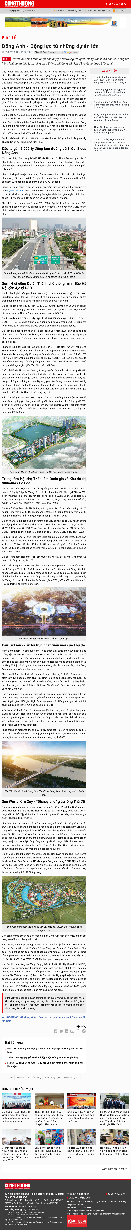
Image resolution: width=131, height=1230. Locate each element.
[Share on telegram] (83, 1031)
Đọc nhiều (60, 11)
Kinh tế (9, 37)
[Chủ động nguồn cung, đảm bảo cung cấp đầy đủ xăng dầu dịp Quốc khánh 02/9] (49, 1138)
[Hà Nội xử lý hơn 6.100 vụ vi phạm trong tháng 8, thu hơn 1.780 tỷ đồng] (114, 1138)
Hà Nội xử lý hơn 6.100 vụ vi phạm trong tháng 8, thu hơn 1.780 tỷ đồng (114, 1150)
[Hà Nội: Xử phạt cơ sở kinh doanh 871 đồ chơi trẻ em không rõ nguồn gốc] (81, 1138)
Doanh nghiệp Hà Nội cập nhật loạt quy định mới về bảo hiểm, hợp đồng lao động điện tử (110, 92)
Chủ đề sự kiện (74, 11)
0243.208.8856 (84, 1207)
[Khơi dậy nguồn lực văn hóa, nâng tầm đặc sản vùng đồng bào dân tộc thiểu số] (81, 1102)
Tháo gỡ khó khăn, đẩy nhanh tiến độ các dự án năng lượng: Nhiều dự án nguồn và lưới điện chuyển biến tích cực (49, 1118)
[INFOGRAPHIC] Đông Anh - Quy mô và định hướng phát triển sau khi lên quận (45, 1064)
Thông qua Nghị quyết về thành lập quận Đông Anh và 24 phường (42, 1057)
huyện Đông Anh (15, 190)
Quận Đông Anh (72, 1077)
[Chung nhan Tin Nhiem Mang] (77, 1221)
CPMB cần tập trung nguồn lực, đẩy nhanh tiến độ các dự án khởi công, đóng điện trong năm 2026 (15, 1154)
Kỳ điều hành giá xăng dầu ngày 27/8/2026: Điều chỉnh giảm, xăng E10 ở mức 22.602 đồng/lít (110, 80)
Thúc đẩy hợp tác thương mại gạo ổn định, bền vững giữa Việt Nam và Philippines (111, 130)
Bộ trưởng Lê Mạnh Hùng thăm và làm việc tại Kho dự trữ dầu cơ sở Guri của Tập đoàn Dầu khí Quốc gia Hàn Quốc (114, 1118)
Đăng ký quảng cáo (79, 1198)
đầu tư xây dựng (53, 1077)
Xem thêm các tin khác (114, 1168)
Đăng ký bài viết (116, 1194)
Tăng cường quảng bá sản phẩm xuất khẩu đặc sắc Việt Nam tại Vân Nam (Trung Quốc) (111, 117)
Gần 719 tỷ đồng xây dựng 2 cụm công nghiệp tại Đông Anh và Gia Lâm (45, 1050)
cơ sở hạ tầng (35, 1077)
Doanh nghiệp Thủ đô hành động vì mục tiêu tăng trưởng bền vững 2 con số (111, 105)
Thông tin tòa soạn (95, 11)
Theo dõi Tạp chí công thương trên (49, 52)
